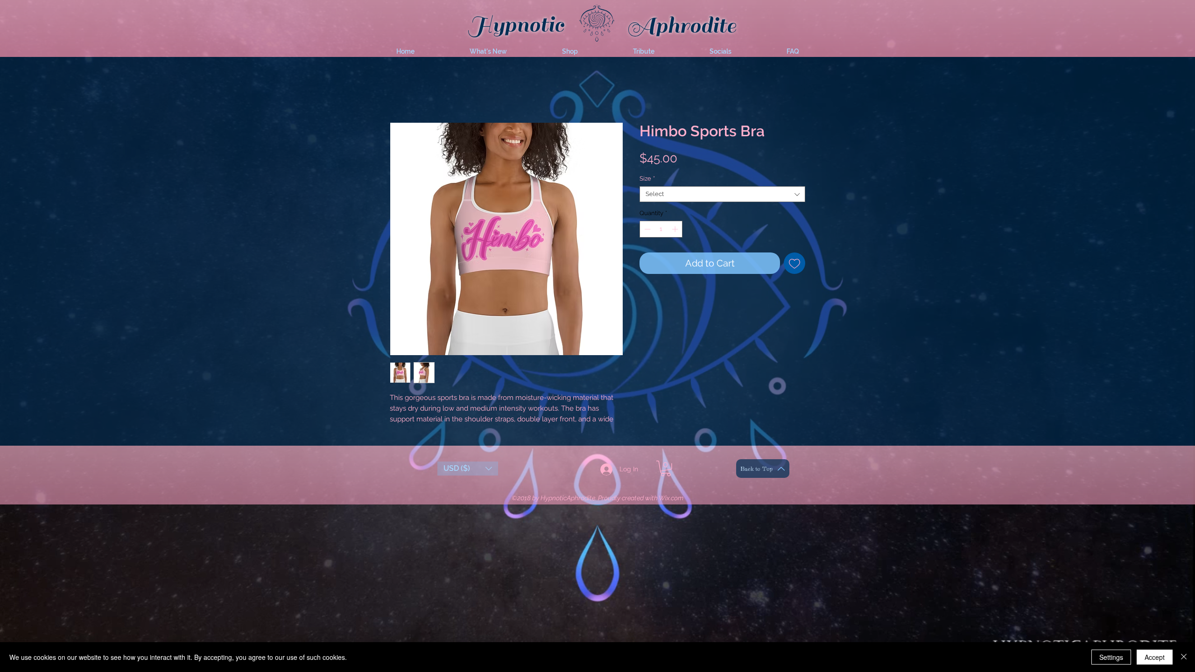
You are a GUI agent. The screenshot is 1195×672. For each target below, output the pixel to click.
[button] (488, 51)
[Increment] (676, 231)
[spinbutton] (661, 231)
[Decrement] (646, 231)
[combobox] (722, 196)
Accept (1155, 657)
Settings (1111, 657)
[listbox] (467, 481)
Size (647, 180)
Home (399, 90)
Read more (406, 431)
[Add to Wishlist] (794, 265)
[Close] (1183, 657)
